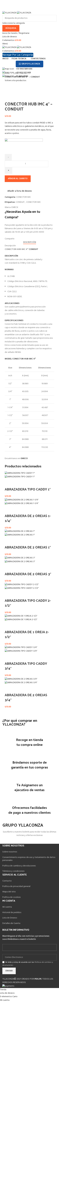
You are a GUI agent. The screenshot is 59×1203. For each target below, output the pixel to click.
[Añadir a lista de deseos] (17, 483)
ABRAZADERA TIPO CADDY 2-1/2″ (28, 602)
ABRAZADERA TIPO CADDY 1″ (28, 489)
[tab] (29, 242)
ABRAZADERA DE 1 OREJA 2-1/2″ (27, 634)
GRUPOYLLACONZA (30, 64)
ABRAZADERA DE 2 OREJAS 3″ (28, 574)
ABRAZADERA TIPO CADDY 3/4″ (26, 665)
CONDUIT (20, 202)
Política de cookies (11, 897)
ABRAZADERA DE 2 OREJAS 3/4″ (26, 697)
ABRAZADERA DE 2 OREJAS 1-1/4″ (28, 518)
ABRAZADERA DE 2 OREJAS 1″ (28, 547)
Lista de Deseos (9, 918)
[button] (9, 483)
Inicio (7, 73)
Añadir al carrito (18, 178)
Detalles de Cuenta (11, 923)
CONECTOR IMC (20, 73)
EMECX (14, 207)
